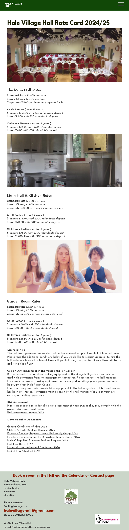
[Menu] (121, 5)
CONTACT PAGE (23, 515)
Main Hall (23, 90)
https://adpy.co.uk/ (39, 527)
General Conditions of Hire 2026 (27, 426)
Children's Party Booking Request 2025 (31, 430)
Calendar (76, 476)
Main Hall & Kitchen (24, 195)
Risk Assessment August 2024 (25, 412)
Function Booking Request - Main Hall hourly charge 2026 (42, 433)
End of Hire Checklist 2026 (23, 451)
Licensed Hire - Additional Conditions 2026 (33, 447)
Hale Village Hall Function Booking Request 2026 (37, 440)
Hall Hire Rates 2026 (20, 444)
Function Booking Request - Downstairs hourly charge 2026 (43, 437)
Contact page (102, 476)
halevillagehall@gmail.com (29, 511)
